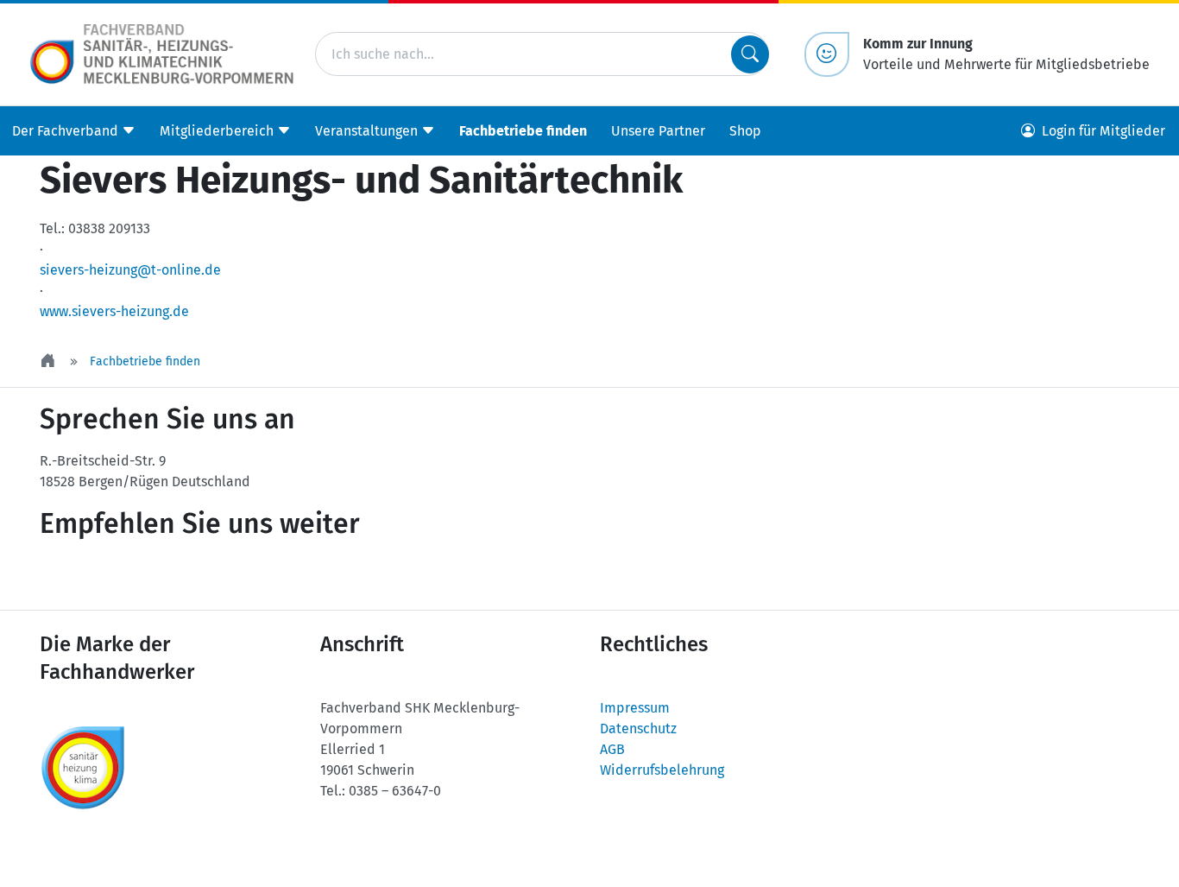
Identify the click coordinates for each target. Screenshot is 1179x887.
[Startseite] (49, 361)
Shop (745, 130)
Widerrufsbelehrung (662, 770)
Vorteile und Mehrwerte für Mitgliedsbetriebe (1006, 54)
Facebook (190, 576)
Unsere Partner (658, 130)
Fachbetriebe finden (523, 130)
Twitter (86, 576)
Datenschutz (638, 728)
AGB (612, 749)
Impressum (635, 708)
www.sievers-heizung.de (114, 311)
